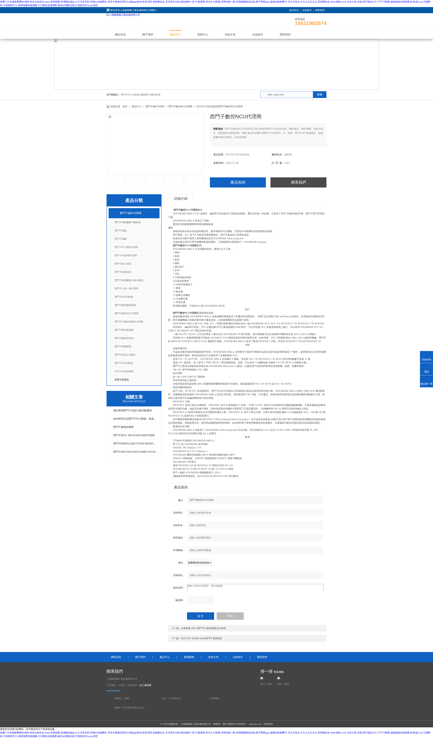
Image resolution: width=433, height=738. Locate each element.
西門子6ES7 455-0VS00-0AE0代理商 (134, 435)
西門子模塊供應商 (123, 427)
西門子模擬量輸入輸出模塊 (129, 280)
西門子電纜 (121, 230)
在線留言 (307, 10)
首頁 (125, 106)
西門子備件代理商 (154, 106)
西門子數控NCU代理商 (180, 106)
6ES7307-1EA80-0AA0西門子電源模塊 (201, 638)
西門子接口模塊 (123, 263)
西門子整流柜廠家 (124, 330)
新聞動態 (189, 657)
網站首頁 (120, 34)
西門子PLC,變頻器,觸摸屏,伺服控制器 (141, 94)
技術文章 (230, 34)
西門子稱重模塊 (123, 346)
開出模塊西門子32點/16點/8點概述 (132, 410)
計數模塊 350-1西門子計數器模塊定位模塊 (203, 628)
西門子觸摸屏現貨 (124, 338)
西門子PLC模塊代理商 (126, 247)
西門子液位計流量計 (125, 354)
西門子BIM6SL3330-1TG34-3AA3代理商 (135, 443)
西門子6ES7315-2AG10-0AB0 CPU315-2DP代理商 (135, 451)
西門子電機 (121, 238)
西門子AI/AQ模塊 (124, 363)
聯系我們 (320, 10)
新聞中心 (202, 34)
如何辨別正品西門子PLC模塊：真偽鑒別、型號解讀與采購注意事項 (135, 418)
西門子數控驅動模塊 (125, 305)
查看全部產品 (122, 379)
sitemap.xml (255, 724)
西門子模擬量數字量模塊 (128, 222)
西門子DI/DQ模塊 (124, 296)
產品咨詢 (237, 182)
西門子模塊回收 (123, 272)
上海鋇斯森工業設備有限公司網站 (138, 10)
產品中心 (175, 34)
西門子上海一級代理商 (126, 288)
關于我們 (147, 34)
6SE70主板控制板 (124, 371)
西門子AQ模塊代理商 (126, 255)
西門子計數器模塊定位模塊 (129, 321)
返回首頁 (294, 10)
